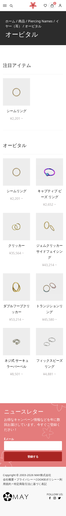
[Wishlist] (45, 5)
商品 (21, 21)
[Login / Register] (60, 6)
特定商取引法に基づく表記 (30, 484)
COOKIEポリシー (46, 479)
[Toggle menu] (5, 5)
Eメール (9, 439)
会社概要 (8, 479)
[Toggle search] (11, 5)
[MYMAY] (33, 5)
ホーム (10, 21)
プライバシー (24, 479)
